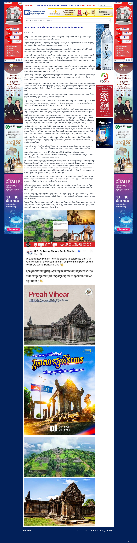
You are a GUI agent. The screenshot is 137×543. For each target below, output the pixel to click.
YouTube (70, 5)
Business (56, 5)
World (51, 5)
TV (96, 5)
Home (38, 5)
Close (128, 542)
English (82, 5)
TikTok (76, 5)
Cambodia (44, 5)
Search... (102, 5)
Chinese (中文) (90, 5)
